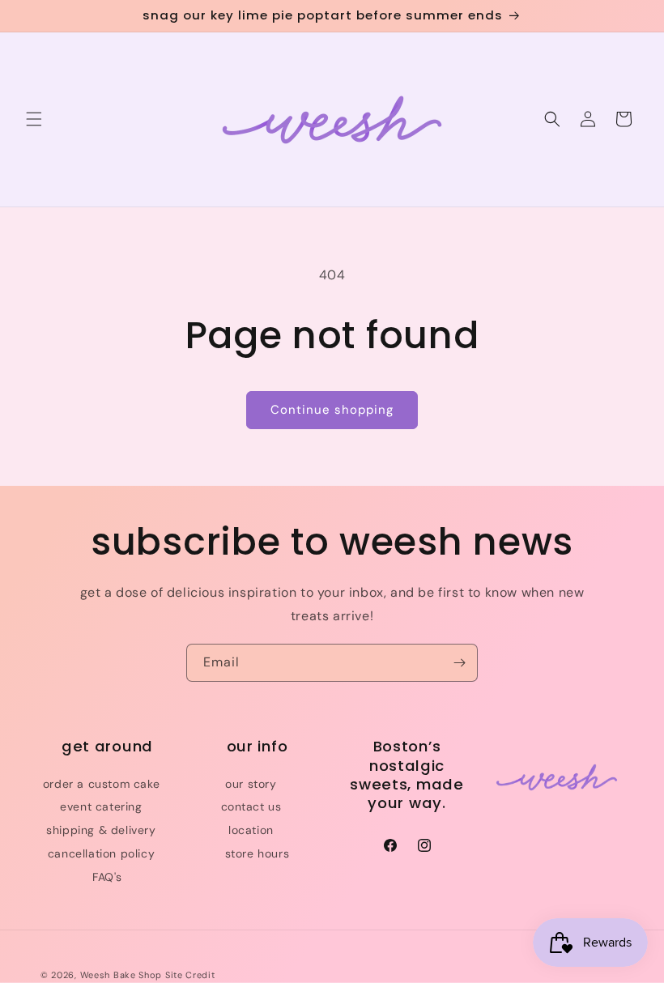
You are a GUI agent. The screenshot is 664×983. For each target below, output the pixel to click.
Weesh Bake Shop (121, 975)
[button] (34, 119)
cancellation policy (101, 853)
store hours (257, 853)
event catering (101, 806)
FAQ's (107, 877)
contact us (251, 806)
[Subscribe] (459, 663)
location (251, 830)
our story (250, 784)
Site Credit (190, 975)
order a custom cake (101, 784)
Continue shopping (332, 410)
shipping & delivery (100, 830)
